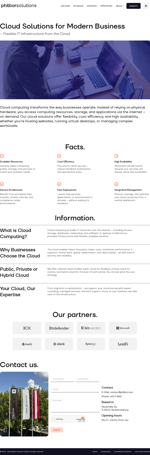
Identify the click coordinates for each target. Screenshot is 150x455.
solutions (19, 6)
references (106, 5)
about (119, 5)
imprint (95, 452)
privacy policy (106, 452)
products (78, 5)
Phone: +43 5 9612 (112, 396)
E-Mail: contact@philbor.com (117, 392)
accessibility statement (122, 452)
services (65, 5)
